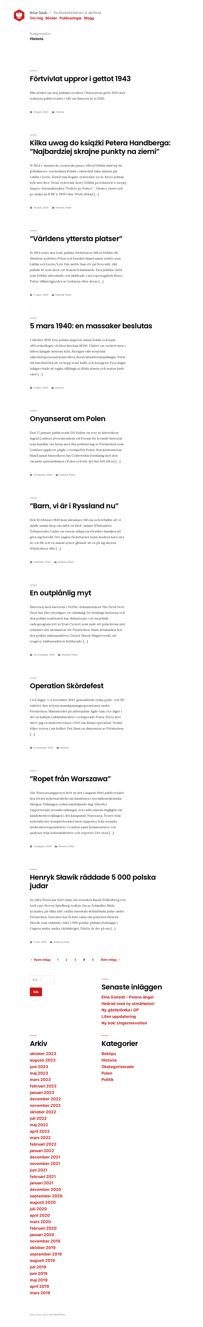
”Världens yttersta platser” (76, 239)
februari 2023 (43, 1086)
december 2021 (45, 1157)
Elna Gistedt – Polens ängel (128, 997)
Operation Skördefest (66, 686)
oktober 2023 (43, 1053)
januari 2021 (41, 1183)
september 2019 (46, 1254)
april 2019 (39, 1286)
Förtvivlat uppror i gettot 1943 (80, 79)
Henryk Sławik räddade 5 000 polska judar (93, 881)
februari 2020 (43, 1228)
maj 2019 (38, 1280)
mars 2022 (40, 1137)
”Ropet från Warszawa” (70, 779)
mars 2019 (40, 1292)
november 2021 (45, 1163)
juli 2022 (38, 1118)
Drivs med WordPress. (54, 1314)
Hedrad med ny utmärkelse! (128, 1003)
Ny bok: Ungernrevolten (124, 1023)
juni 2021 (38, 1170)
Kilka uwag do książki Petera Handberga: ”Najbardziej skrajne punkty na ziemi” (100, 147)
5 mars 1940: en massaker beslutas (91, 326)
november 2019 (45, 1241)
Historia (60, 112)
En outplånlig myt (60, 593)
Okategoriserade (118, 1066)
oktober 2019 (43, 1247)
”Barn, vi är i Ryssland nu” (74, 506)
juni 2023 (39, 1066)
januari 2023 (42, 1092)
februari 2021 (43, 1176)
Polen (68, 207)
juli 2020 (38, 1208)
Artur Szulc (38, 12)
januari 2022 (42, 1150)
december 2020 (45, 1189)
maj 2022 (39, 1124)
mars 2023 (40, 1079)
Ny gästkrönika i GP (120, 1010)
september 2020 (46, 1196)
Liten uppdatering (119, 1016)
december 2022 (45, 1099)
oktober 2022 (43, 1112)
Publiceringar (70, 18)
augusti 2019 (42, 1260)
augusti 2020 (43, 1202)
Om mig (36, 18)
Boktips (109, 1053)
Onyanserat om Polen (67, 419)
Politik (108, 1079)
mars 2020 (40, 1221)
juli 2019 (38, 1267)
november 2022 (45, 1105)
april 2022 (40, 1131)
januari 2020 (42, 1234)
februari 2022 (43, 1144)
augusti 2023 (43, 1060)
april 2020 (40, 1215)
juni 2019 (38, 1273)
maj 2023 (39, 1073)
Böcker (51, 18)
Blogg (89, 18)
